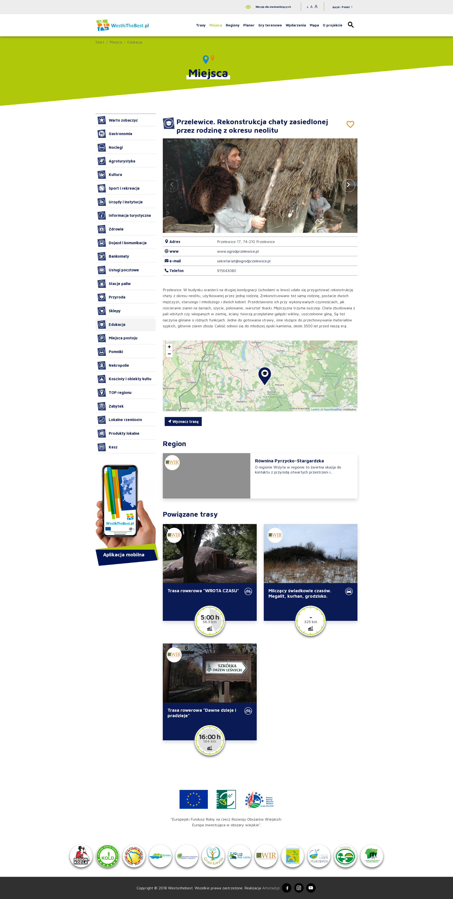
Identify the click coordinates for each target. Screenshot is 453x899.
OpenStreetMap (333, 409)
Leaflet (315, 409)
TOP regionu (120, 392)
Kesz (113, 447)
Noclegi (116, 147)
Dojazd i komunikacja (128, 243)
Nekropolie (119, 365)
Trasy (201, 25)
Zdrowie (116, 229)
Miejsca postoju (123, 338)
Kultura (115, 174)
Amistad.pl (270, 888)
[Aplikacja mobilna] (126, 508)
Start (100, 42)
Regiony (232, 25)
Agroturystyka (122, 161)
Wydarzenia (296, 25)
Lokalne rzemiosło (125, 420)
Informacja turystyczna (130, 215)
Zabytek (116, 406)
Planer (249, 25)
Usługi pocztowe (124, 270)
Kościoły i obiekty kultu (130, 379)
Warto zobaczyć (123, 120)
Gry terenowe (270, 25)
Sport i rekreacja (124, 188)
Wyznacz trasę (185, 421)
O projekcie (332, 25)
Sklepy (115, 311)
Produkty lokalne (124, 433)
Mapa (314, 25)
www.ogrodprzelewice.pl (238, 251)
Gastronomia (120, 134)
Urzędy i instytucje (126, 202)
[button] (348, 185)
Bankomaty (119, 256)
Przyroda (117, 297)
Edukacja (134, 42)
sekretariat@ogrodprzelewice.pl (243, 261)
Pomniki (116, 351)
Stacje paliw (120, 283)
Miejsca (215, 25)
